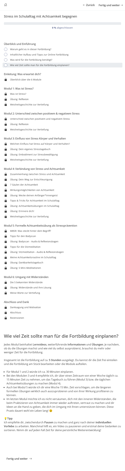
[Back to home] (5, 5)
